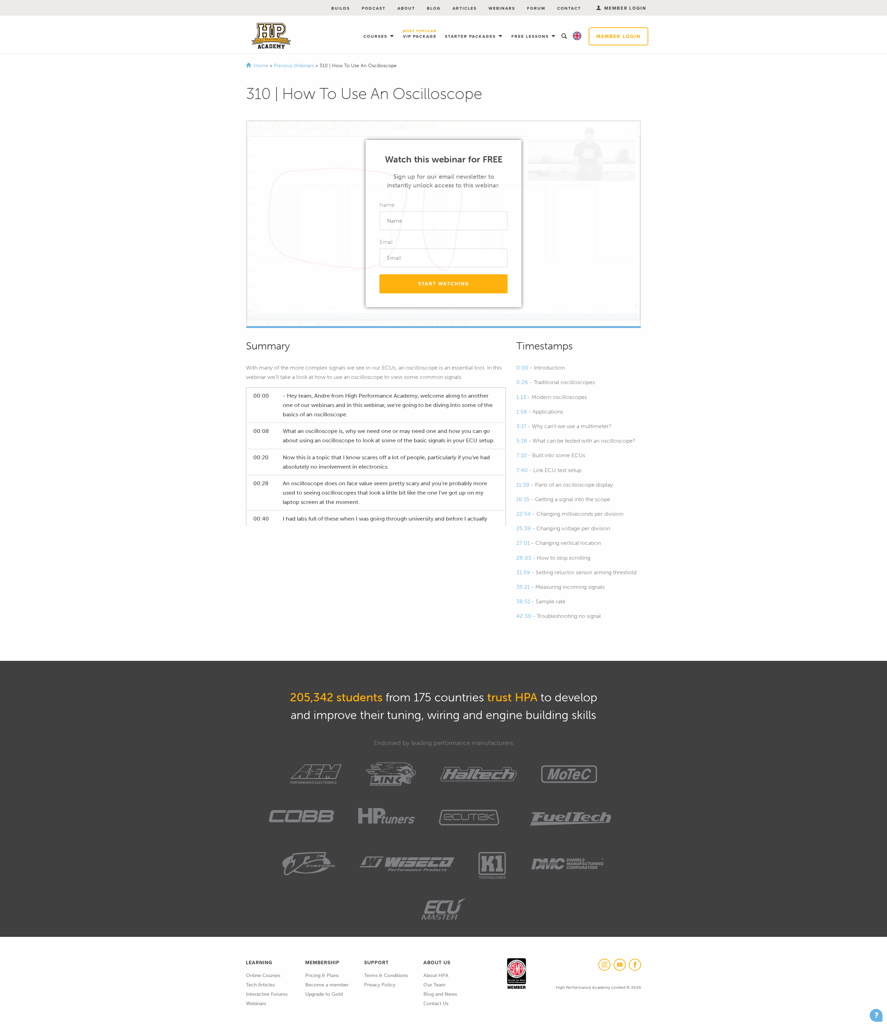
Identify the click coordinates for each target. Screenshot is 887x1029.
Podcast (374, 8)
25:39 (523, 528)
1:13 (521, 397)
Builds (340, 8)
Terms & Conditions (386, 975)
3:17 (521, 426)
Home (261, 66)
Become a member (327, 985)
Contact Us (435, 1003)
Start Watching (443, 283)
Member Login (618, 36)
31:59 (523, 572)
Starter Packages (471, 36)
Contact (569, 8)
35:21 (523, 587)
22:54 (523, 514)
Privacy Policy (379, 985)
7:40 (522, 470)
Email (386, 242)
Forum (536, 8)
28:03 (523, 558)
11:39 (522, 484)
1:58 (521, 411)
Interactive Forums (267, 994)
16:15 (522, 499)
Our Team (434, 985)
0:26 (522, 382)
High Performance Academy (271, 36)
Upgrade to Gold (324, 994)
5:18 (521, 440)
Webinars (502, 8)
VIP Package (420, 34)
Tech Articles (260, 985)
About (406, 8)
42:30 (523, 616)
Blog (434, 8)
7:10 (521, 455)
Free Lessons (531, 36)
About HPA (435, 975)
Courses (376, 36)
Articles (465, 8)
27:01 (523, 543)
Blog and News (440, 994)
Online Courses (263, 975)
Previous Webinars (294, 66)
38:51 (523, 601)
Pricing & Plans (322, 975)
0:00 (522, 367)
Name (387, 205)
